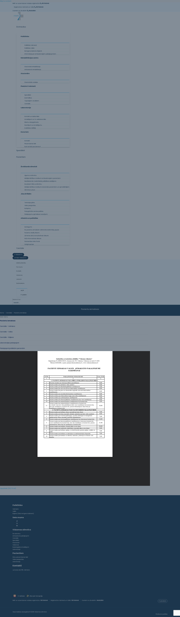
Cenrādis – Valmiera (7, 326)
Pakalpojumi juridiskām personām (12, 348)
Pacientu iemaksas (7, 321)
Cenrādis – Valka (6, 332)
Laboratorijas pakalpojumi (9, 343)
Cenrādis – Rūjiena (7, 337)
